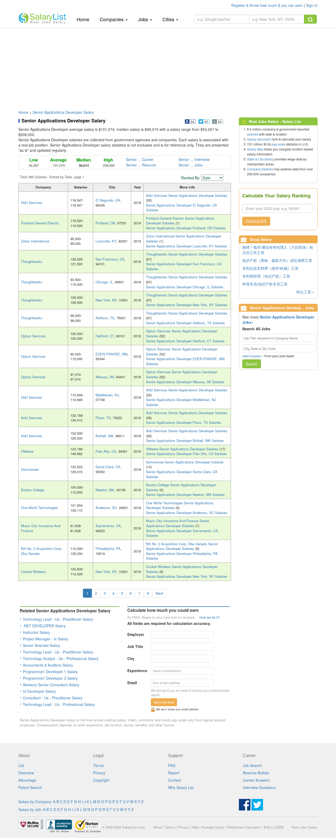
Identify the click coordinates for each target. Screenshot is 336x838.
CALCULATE (256, 221)
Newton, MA (105, 489)
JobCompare (251, 356)
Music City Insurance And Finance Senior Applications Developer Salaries (177, 523)
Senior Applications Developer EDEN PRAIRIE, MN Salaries (185, 361)
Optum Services (33, 335)
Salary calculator (259, 139)
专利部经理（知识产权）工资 (266, 276)
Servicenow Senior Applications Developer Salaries (185, 461)
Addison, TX (105, 317)
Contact (174, 780)
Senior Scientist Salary (41, 645)
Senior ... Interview (193, 159)
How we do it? (210, 617)
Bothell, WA (104, 435)
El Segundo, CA (108, 200)
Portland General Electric (40, 222)
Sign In (312, 5)
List (21, 765)
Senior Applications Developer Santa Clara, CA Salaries (181, 474)
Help (195, 827)
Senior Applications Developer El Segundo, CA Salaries (181, 208)
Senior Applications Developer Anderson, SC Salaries (186, 512)
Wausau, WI (105, 376)
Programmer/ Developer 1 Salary (50, 671)
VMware (27, 451)
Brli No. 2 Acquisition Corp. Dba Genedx (41, 551)
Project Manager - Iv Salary (45, 638)
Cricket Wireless (33, 571)
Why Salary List (181, 787)
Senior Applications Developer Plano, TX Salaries (183, 422)
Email (132, 682)
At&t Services (31, 202)
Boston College (32, 489)
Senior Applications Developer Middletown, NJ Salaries (181, 402)
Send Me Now (164, 702)
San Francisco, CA (110, 259)
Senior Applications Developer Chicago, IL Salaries (184, 286)
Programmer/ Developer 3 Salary (50, 678)
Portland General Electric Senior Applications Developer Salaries (180, 221)
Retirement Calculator (244, 827)
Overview (26, 772)
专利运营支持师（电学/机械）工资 (270, 268)
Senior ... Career (140, 159)
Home (85, 19)
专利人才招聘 (273, 827)
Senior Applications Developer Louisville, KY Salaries (186, 246)
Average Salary (213, 827)
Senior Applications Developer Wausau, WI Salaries (185, 381)
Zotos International (35, 241)
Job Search (252, 765)
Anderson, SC (106, 507)
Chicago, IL (104, 281)
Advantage (27, 780)
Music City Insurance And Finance (40, 528)
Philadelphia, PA (108, 548)
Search (252, 363)
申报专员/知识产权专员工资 (264, 283)
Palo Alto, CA (106, 451)
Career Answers (256, 780)
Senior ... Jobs (190, 164)
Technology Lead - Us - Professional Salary (59, 704)
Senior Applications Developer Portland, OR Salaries (186, 227)
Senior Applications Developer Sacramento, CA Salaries (182, 533)
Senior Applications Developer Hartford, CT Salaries (185, 340)
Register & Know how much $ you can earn (267, 5)
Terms (98, 765)
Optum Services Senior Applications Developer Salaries (181, 333)
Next (159, 593)
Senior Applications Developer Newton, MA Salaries (185, 494)
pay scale (278, 144)
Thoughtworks (31, 261)
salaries (252, 134)
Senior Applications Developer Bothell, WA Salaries (185, 440)
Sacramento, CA (108, 525)
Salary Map (255, 149)
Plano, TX (103, 417)
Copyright (101, 780)
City (130, 658)
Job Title (135, 646)
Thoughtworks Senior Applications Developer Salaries (186, 254)
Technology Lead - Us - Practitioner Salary (58, 619)
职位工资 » (305, 291)
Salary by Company (34, 801)
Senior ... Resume (141, 164)
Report (173, 772)
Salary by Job (29, 809)
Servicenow (30, 469)
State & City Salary (260, 159)
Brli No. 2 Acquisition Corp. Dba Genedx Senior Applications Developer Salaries (182, 546)
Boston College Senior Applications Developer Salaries (181, 487)
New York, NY (106, 300)
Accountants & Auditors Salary (48, 665)
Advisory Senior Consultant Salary (51, 684)
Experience (137, 670)
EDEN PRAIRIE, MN (111, 354)
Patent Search (30, 787)
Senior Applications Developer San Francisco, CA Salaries (184, 266)
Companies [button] (112, 19)
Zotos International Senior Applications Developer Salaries (183, 239)
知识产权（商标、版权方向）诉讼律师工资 (277, 260)
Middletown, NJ (107, 394)
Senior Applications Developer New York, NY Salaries (186, 304)
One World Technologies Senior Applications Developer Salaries (179, 505)
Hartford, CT (105, 335)
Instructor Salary (36, 632)
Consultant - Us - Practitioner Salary (52, 697)
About (157, 827)
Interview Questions (259, 787)
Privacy (99, 772)
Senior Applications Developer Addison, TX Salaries (185, 322)
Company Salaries (260, 169)
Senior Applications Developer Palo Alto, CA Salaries (186, 453)
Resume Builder (256, 772)
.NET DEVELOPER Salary (44, 625)
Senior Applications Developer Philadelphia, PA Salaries (182, 556)
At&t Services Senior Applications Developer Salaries (186, 195)
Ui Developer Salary (39, 691)
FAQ (171, 765)
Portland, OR (105, 222)
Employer (135, 634)
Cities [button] (169, 19)
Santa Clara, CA (108, 466)
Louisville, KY (106, 241)
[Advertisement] (168, 66)
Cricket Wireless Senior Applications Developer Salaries (182, 569)
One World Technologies (39, 507)
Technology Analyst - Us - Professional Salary (60, 658)
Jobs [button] (143, 19)
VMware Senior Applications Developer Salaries (182, 448)
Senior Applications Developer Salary (63, 112)
